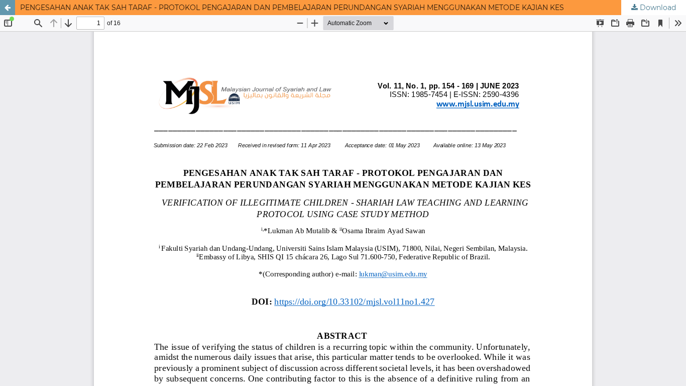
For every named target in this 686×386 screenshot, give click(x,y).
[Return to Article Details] (7, 7)
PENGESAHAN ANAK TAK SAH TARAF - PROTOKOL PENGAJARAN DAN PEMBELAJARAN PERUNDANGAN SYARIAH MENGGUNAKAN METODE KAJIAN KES (292, 7)
